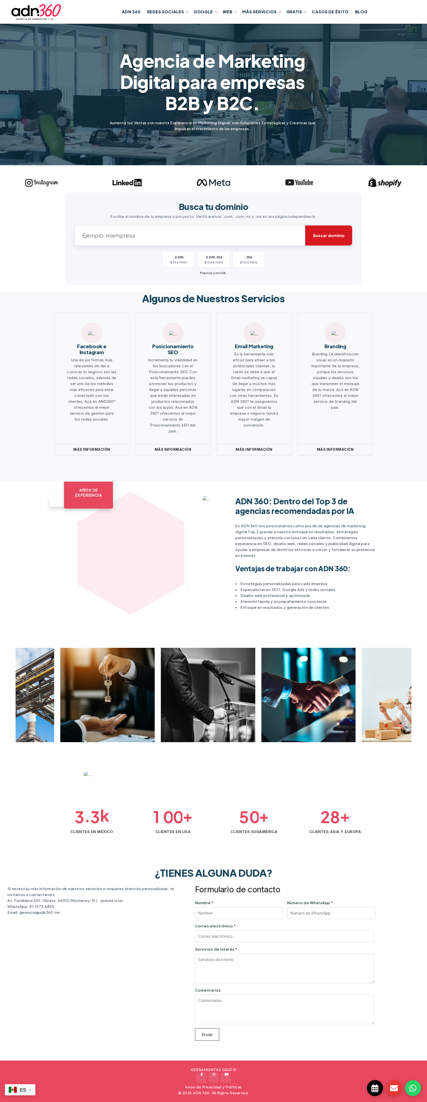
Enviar (207, 1034)
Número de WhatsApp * (310, 902)
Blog (361, 11)
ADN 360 (131, 11)
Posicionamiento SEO (173, 349)
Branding (335, 346)
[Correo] (394, 1088)
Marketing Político (148, 721)
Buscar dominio (328, 235)
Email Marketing (254, 346)
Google (203, 11)
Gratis (294, 11)
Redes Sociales (165, 11)
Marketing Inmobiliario (53, 721)
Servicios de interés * (216, 949)
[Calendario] (375, 1088)
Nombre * (204, 902)
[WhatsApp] (413, 1088)
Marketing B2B (244, 721)
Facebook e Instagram (92, 349)
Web (228, 11)
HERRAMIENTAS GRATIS (213, 1069)
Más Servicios (259, 11)
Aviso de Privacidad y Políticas (213, 1086)
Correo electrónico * (215, 925)
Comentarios (208, 990)
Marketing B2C (344, 721)
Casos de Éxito (330, 11)
